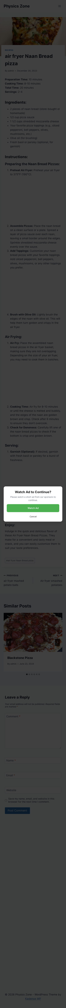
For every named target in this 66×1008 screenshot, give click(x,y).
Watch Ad (33, 508)
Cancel (33, 516)
